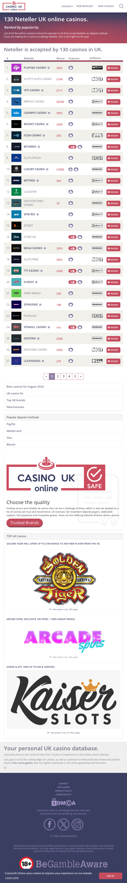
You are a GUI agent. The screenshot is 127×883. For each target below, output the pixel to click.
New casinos (106, 6)
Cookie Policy (63, 794)
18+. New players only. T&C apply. (63, 609)
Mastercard (14, 431)
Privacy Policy (63, 790)
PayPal (11, 424)
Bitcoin (11, 444)
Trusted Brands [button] (24, 522)
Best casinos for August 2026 (25, 386)
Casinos (66, 6)
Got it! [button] (110, 876)
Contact (63, 783)
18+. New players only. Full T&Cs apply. (63, 732)
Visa (9, 438)
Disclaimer (63, 787)
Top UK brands (16, 400)
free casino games (23, 762)
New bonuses (84, 6)
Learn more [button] (12, 877)
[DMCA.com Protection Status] (63, 805)
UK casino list (15, 393)
